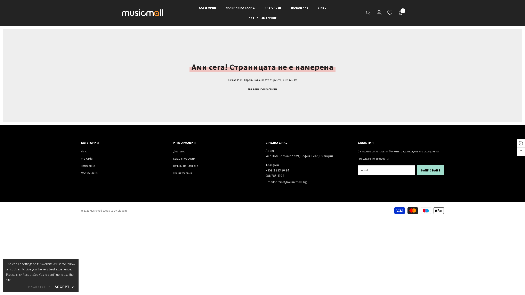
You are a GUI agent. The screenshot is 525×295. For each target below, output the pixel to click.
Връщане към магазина (262, 88)
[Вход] (379, 12)
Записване (431, 170)
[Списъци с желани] (389, 12)
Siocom (122, 210)
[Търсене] (368, 13)
